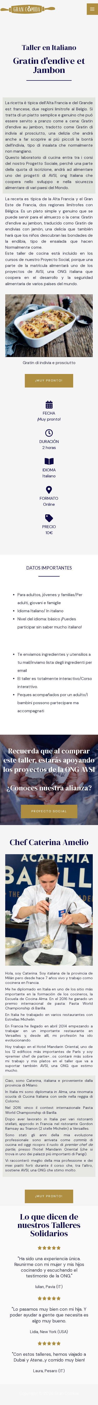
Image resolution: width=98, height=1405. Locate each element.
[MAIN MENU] (92, 9)
